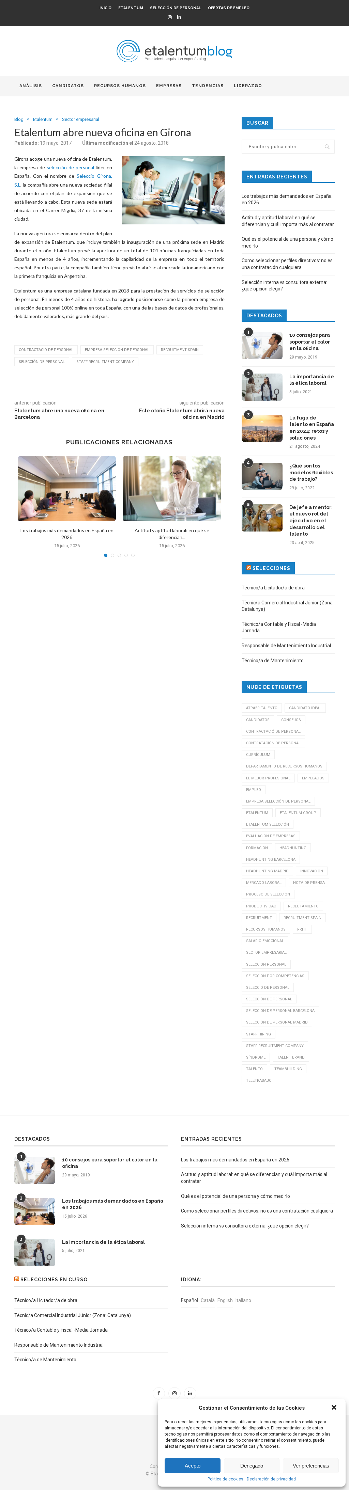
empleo (253, 790)
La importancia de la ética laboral (311, 380)
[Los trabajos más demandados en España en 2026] (67, 488)
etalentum (257, 813)
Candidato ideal (305, 708)
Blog (19, 119)
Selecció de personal (267, 987)
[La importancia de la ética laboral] (262, 387)
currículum (258, 754)
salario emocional (265, 941)
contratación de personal (273, 743)
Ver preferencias (311, 1466)
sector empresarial (266, 952)
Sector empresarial (80, 119)
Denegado (251, 1466)
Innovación (311, 871)
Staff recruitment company (105, 362)
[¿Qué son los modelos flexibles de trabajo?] (262, 476)
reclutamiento (303, 906)
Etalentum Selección (267, 824)
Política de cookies (225, 1479)
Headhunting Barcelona (270, 859)
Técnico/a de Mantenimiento (273, 660)
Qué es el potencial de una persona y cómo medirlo (235, 1196)
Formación (257, 848)
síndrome (255, 1057)
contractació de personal (46, 350)
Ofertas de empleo (228, 8)
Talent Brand (291, 1057)
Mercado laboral (264, 883)
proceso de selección (268, 894)
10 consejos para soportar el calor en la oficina (309, 341)
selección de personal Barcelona (280, 1011)
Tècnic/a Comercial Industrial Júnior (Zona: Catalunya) (72, 1315)
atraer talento (261, 708)
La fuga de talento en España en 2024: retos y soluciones (311, 428)
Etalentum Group (298, 813)
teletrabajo (259, 1080)
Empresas (169, 85)
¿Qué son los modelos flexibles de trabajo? (311, 472)
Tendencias (208, 85)
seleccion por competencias (275, 976)
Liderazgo (248, 85)
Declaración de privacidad (271, 1479)
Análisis (30, 85)
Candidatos (68, 85)
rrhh (302, 929)
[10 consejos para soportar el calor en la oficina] (262, 345)
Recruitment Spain (180, 350)
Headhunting (292, 848)
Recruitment (259, 918)
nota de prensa (309, 883)
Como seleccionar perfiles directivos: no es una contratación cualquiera (257, 1211)
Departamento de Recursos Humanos (284, 766)
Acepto (192, 1466)
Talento (254, 1069)
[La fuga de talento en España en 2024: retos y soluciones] (262, 428)
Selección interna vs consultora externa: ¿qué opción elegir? (245, 1226)
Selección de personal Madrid (277, 1022)
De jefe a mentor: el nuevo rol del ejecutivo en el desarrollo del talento (311, 521)
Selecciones (271, 568)
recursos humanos (266, 929)
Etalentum (130, 8)
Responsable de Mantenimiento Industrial (286, 645)
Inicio (105, 8)
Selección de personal (175, 8)
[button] (335, 1408)
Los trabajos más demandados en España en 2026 (112, 1204)
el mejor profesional (268, 778)
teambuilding (288, 1069)
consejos (291, 720)
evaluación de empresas (270, 836)
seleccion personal (266, 964)
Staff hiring (258, 1034)
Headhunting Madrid (267, 871)
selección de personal (70, 167)
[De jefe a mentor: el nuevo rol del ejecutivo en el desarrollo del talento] (262, 518)
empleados (313, 778)
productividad (261, 906)
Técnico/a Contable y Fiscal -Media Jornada (61, 1330)
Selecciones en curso (54, 1279)
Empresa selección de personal (117, 350)
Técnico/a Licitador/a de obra (273, 587)
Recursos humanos (120, 85)
